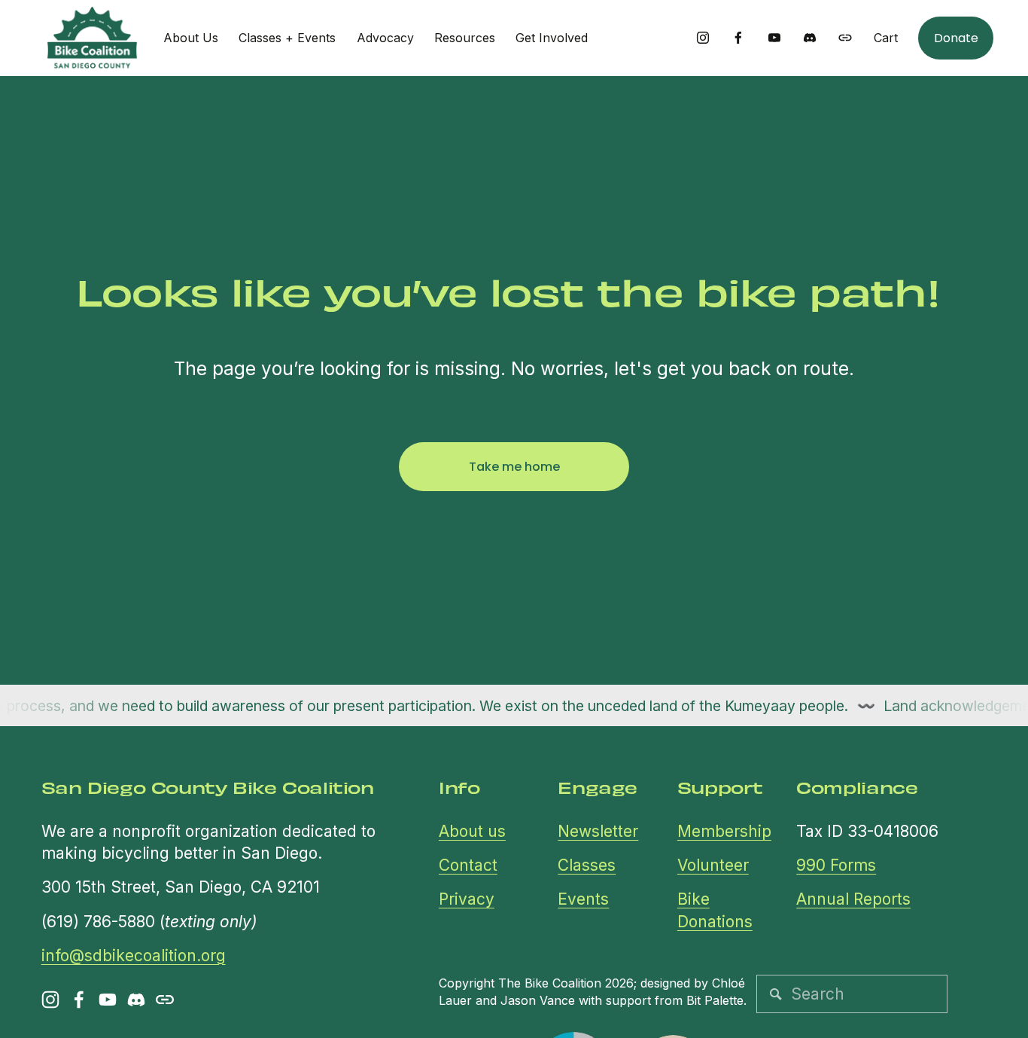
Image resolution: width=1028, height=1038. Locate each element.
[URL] (845, 37)
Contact (468, 865)
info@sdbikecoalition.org (133, 955)
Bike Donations (715, 910)
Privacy (466, 899)
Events (583, 899)
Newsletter (598, 831)
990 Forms (836, 865)
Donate (956, 38)
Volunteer (713, 865)
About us (472, 831)
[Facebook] (738, 37)
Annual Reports (853, 899)
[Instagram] (702, 37)
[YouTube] (774, 37)
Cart (886, 37)
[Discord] (809, 37)
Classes (587, 865)
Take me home (514, 466)
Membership (724, 831)
